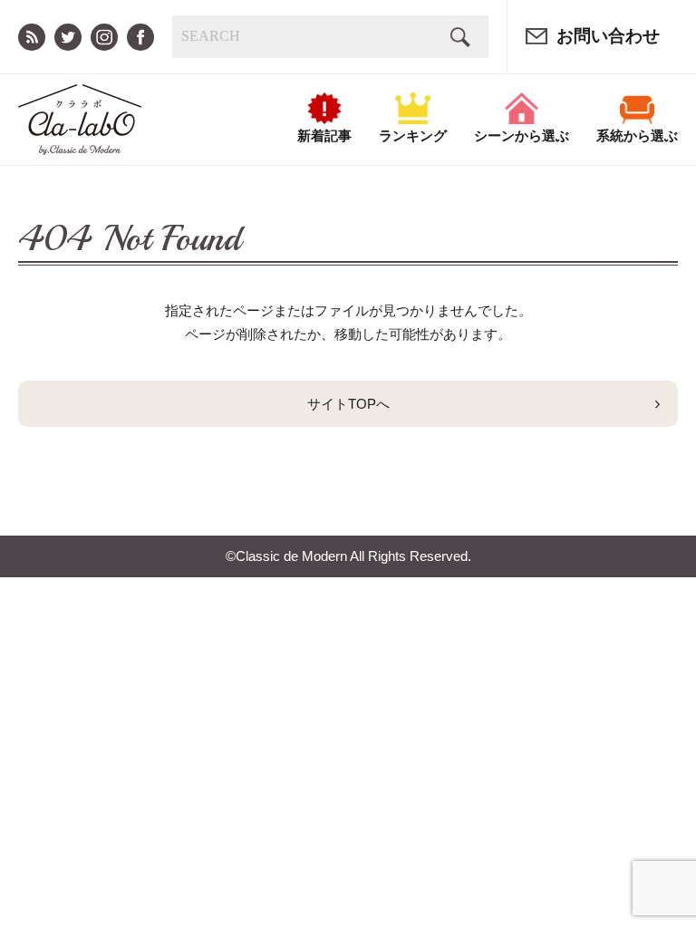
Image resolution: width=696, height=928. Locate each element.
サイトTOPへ (348, 403)
